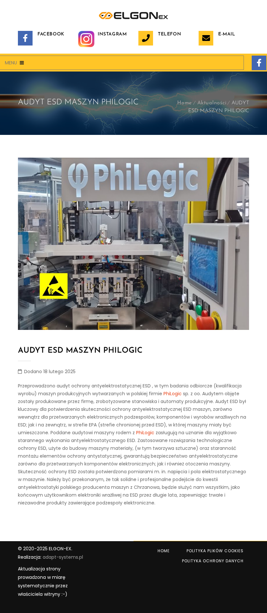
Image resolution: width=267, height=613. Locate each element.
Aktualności (212, 103)
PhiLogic (172, 393)
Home (184, 103)
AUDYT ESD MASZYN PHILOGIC (80, 351)
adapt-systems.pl (63, 557)
